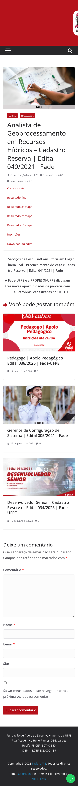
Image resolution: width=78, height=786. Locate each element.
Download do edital (20, 244)
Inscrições (14, 234)
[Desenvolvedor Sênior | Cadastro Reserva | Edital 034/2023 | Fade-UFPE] (39, 461)
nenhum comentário (21, 181)
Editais (12, 115)
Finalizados (27, 115)
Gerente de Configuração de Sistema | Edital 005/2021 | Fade (37, 433)
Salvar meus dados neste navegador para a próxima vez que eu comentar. (35, 693)
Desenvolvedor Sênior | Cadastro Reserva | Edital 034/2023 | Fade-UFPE (38, 507)
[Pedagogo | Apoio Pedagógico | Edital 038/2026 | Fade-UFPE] (39, 316)
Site (6, 663)
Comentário (13, 570)
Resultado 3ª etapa (19, 207)
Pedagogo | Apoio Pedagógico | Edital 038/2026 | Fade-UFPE (36, 360)
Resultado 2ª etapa (19, 216)
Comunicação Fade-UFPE (24, 175)
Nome (9, 625)
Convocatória (16, 188)
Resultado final (17, 197)
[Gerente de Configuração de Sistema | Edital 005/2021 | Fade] (39, 388)
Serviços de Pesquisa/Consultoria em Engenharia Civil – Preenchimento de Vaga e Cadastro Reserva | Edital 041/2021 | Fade (41, 265)
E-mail (9, 644)
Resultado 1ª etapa (19, 225)
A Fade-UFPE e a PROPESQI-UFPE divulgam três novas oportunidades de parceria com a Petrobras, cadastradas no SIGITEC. (37, 286)
